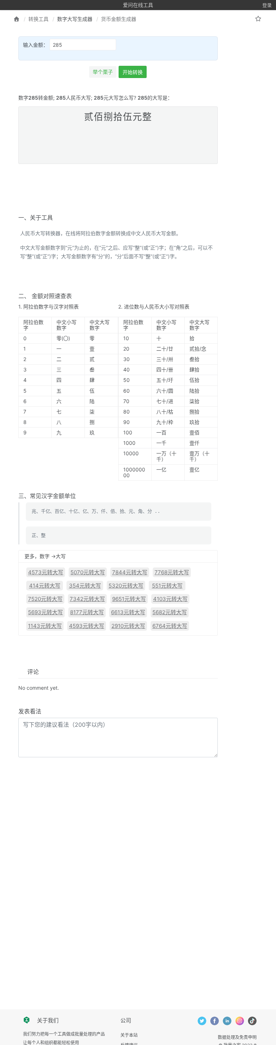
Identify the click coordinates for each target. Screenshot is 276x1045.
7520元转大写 (45, 598)
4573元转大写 (45, 572)
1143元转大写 (45, 625)
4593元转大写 (86, 625)
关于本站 (129, 1035)
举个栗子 (103, 72)
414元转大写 (44, 585)
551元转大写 (167, 585)
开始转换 (133, 72)
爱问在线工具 (138, 5)
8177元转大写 (87, 612)
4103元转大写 (170, 598)
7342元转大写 (87, 598)
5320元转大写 (126, 585)
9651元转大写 (129, 598)
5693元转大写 (45, 612)
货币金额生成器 (118, 19)
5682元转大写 (169, 612)
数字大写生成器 (74, 19)
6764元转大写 (169, 625)
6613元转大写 (128, 612)
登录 (267, 5)
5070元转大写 (87, 572)
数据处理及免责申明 (237, 1037)
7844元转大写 (129, 572)
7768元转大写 (172, 572)
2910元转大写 (128, 625)
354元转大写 (85, 585)
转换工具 (38, 19)
